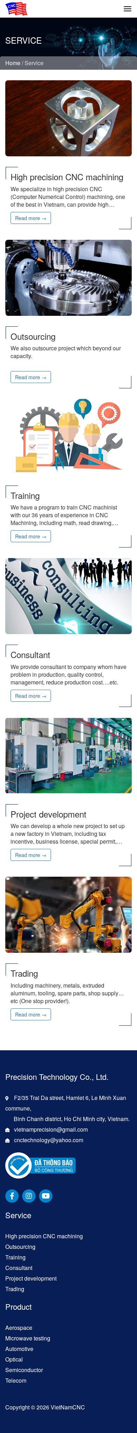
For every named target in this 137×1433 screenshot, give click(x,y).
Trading (14, 1289)
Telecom (15, 1380)
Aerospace (18, 1328)
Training (15, 1257)
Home (12, 63)
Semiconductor (24, 1370)
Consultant (18, 1268)
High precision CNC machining (44, 1236)
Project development (31, 1278)
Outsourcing (20, 1247)
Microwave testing (27, 1338)
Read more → (30, 217)
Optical (14, 1359)
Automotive (19, 1349)
